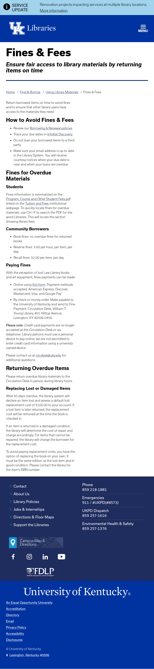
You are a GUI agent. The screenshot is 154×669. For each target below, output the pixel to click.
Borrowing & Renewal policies (51, 128)
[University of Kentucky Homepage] (77, 592)
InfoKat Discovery (59, 134)
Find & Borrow (30, 92)
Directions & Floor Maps (34, 517)
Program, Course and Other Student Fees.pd (37, 199)
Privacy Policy (16, 627)
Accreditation (16, 609)
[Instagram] (29, 557)
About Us (21, 494)
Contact (20, 486)
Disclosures (14, 640)
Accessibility (15, 633)
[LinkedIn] (45, 557)
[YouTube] (61, 557)
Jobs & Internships (29, 509)
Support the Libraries (31, 525)
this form (38, 284)
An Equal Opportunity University (29, 602)
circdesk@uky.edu (48, 355)
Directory (12, 615)
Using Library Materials (62, 92)
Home (10, 92)
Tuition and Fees (37, 203)
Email (10, 621)
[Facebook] (13, 557)
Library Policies (26, 501)
